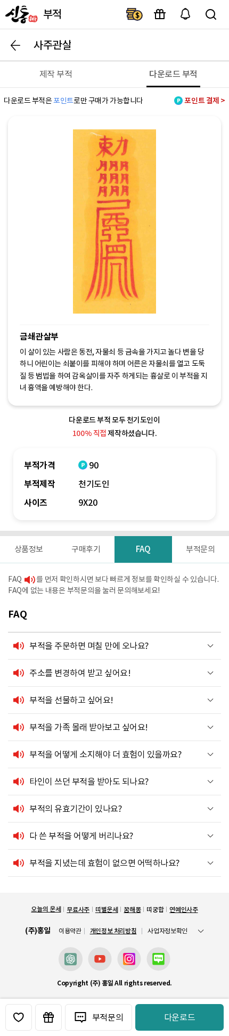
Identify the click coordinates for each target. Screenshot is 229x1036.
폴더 (210, 645)
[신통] (20, 14)
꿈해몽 (132, 910)
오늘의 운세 (46, 909)
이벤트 (160, 14)
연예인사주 (183, 910)
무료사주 (78, 910)
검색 (211, 14)
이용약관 (70, 931)
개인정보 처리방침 (113, 931)
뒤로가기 (15, 45)
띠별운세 (106, 910)
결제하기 (134, 14)
